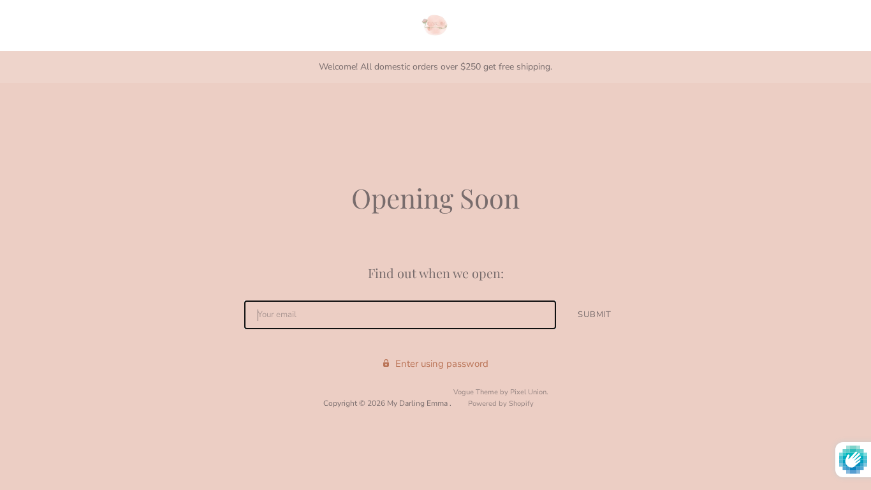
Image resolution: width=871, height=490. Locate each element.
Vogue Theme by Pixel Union (499, 392)
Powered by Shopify (501, 403)
